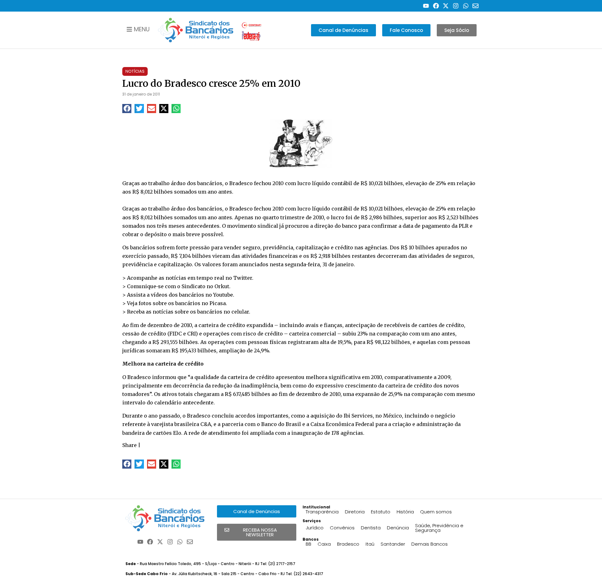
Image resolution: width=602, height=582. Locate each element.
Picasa (217, 303)
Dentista (371, 527)
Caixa (324, 544)
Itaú (370, 544)
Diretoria (355, 511)
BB (308, 544)
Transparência (322, 511)
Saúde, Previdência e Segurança (439, 527)
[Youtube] (426, 6)
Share (129, 445)
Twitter (242, 278)
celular (240, 312)
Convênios (342, 527)
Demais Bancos (429, 544)
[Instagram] (456, 6)
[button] (126, 108)
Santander (393, 544)
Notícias (135, 71)
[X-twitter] (446, 6)
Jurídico (315, 527)
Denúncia (398, 527)
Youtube (223, 295)
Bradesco (348, 544)
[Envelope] (475, 6)
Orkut (221, 286)
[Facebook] (436, 6)
